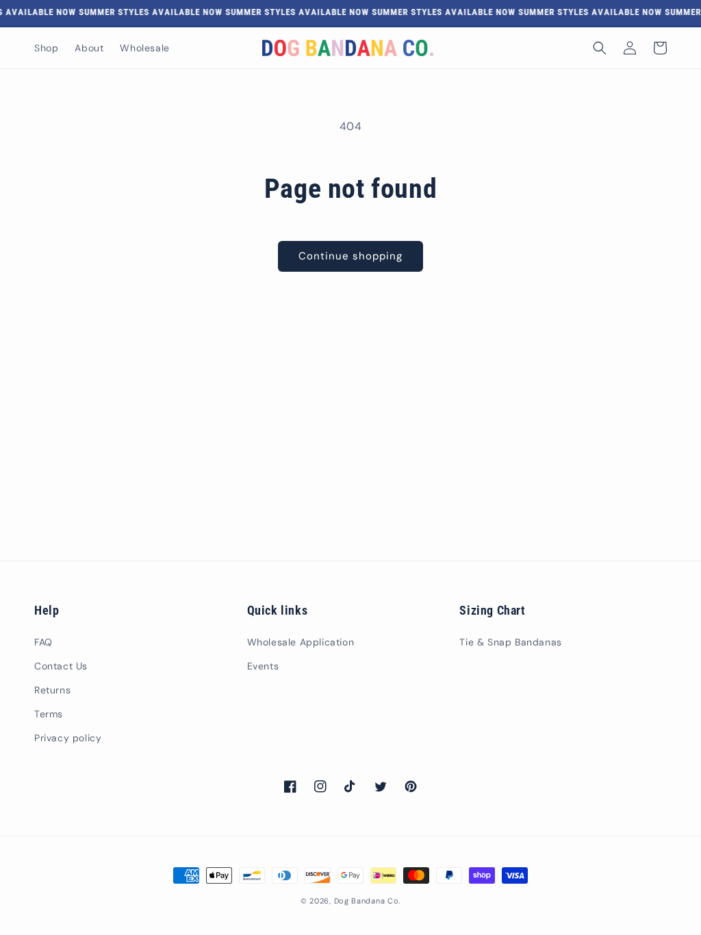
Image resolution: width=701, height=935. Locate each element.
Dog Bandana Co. (367, 901)
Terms (48, 714)
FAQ (43, 642)
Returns (52, 690)
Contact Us (61, 666)
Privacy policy (67, 738)
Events (263, 666)
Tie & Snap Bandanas (510, 642)
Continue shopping (350, 256)
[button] (600, 48)
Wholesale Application (301, 642)
